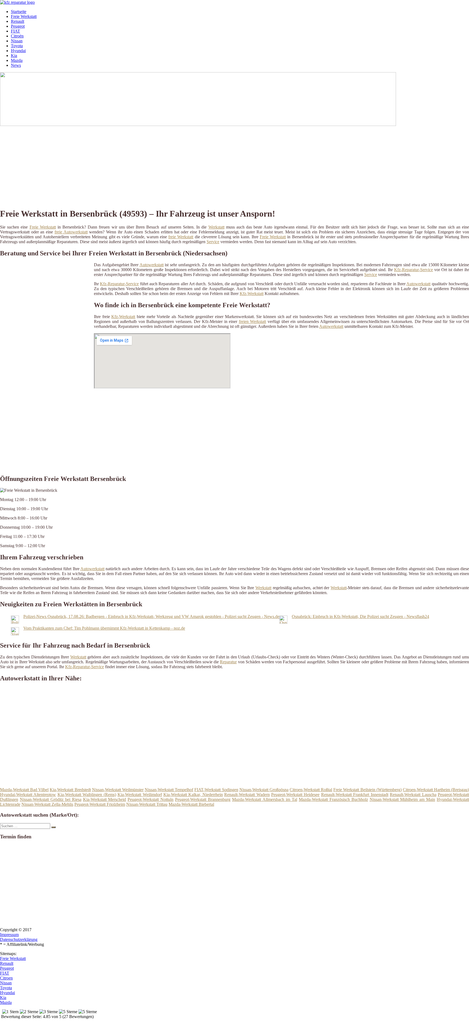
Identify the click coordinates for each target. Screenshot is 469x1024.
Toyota (17, 45)
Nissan (17, 41)
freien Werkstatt (252, 321)
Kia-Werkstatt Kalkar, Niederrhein (193, 794)
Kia (14, 55)
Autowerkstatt (152, 264)
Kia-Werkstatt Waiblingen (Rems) (87, 794)
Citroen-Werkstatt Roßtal (311, 789)
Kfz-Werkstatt (252, 293)
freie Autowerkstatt (71, 232)
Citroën (17, 36)
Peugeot (18, 26)
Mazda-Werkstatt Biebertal (191, 804)
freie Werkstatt (180, 236)
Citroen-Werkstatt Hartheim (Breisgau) (436, 789)
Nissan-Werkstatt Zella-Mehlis (47, 804)
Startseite (18, 11)
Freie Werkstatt (24, 16)
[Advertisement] (167, 165)
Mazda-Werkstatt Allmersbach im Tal (264, 799)
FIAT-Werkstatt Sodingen (216, 789)
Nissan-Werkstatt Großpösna (264, 789)
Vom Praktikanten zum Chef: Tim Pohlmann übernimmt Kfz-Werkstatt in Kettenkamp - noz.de (104, 628)
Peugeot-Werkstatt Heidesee (295, 794)
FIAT (15, 31)
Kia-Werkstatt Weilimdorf (140, 794)
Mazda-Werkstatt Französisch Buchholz (333, 799)
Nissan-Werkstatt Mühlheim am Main (402, 799)
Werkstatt (216, 227)
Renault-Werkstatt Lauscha (413, 794)
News (16, 65)
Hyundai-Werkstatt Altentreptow (28, 794)
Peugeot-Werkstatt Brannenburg (202, 799)
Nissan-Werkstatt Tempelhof (169, 789)
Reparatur (228, 662)
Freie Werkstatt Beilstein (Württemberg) (367, 789)
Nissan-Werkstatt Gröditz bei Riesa (50, 799)
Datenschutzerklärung (18, 939)
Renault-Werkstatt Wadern (247, 794)
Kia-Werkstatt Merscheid (104, 799)
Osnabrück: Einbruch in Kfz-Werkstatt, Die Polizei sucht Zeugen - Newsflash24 (360, 616)
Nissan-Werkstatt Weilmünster (118, 789)
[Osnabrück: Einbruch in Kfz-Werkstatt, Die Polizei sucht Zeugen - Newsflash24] (283, 622)
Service (213, 241)
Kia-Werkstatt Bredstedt (70, 789)
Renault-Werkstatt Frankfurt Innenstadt (354, 794)
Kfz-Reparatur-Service (413, 269)
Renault (17, 21)
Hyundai (18, 50)
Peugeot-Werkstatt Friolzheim (99, 804)
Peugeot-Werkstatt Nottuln (150, 799)
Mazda (17, 60)
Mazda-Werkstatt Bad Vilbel (24, 789)
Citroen (6, 978)
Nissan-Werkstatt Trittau (146, 804)
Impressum (9, 934)
